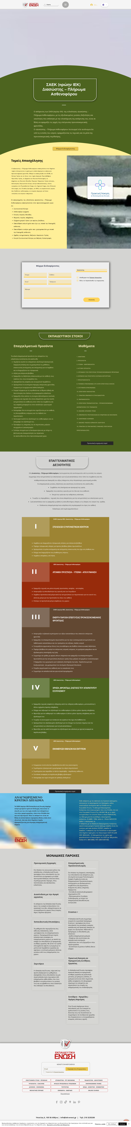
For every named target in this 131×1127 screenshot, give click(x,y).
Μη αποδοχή (112, 1124)
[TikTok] (65, 1102)
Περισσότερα (65, 1094)
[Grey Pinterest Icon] (79, 1102)
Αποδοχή (122, 1124)
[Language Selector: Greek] (104, 5)
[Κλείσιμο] (129, 1124)
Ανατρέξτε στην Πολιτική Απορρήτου (58, 1125)
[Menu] (65, 5)
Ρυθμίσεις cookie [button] (100, 1124)
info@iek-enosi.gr (68, 1117)
